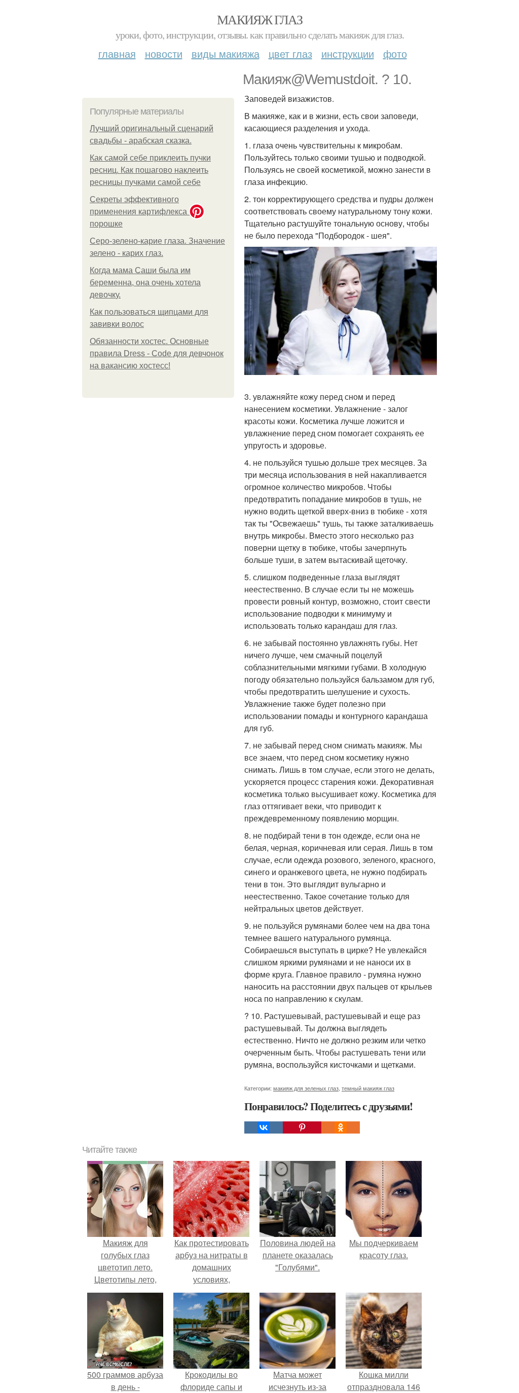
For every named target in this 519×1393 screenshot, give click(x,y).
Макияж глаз (259, 19)
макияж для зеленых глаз (306, 1088)
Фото (395, 53)
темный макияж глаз (368, 1088)
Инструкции (347, 53)
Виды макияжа (226, 53)
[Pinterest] (302, 1127)
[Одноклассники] (340, 1127)
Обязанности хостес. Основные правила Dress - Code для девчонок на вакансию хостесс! (157, 353)
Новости (163, 53)
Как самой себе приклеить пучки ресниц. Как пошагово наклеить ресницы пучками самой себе (150, 170)
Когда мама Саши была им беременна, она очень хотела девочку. (145, 282)
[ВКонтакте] (263, 1127)
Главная (117, 53)
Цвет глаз (290, 53)
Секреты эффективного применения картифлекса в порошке (142, 211)
